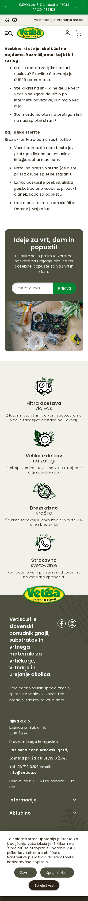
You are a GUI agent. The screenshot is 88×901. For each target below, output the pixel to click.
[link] (67, 32)
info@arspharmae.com (36, 159)
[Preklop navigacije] (9, 33)
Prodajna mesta (70, 20)
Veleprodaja (44, 20)
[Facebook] (61, 624)
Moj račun (40, 209)
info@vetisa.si (23, 772)
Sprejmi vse (44, 885)
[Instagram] (72, 624)
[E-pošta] (14, 19)
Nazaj (19, 168)
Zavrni (25, 872)
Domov (21, 209)
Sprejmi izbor (57, 872)
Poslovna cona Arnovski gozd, (38, 750)
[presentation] (9, 7)
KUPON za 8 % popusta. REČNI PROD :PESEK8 (44, 7)
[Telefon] (7, 19)
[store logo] (30, 33)
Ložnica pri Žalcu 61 (28, 758)
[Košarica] (78, 33)
